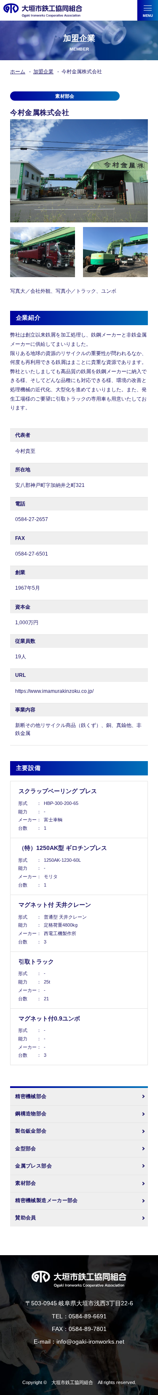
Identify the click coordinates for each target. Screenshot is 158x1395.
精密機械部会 (30, 1096)
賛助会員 (25, 1218)
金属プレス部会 (33, 1166)
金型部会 (25, 1149)
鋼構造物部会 (30, 1114)
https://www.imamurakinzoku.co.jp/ (54, 691)
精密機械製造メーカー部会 (46, 1200)
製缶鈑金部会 (30, 1131)
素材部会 (25, 1183)
